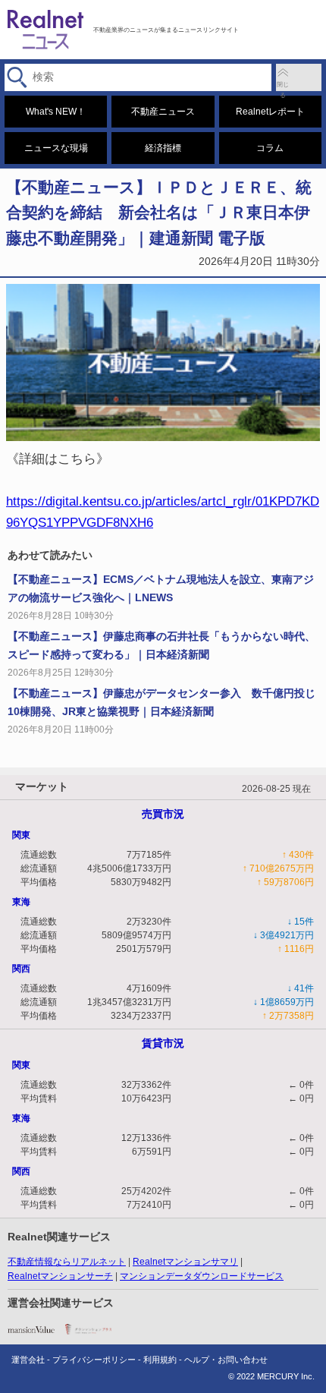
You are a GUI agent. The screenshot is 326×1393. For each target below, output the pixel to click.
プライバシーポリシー (94, 1359)
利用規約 (160, 1359)
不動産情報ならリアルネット (67, 1261)
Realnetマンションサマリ (185, 1261)
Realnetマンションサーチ (60, 1276)
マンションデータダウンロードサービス (202, 1276)
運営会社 (28, 1359)
